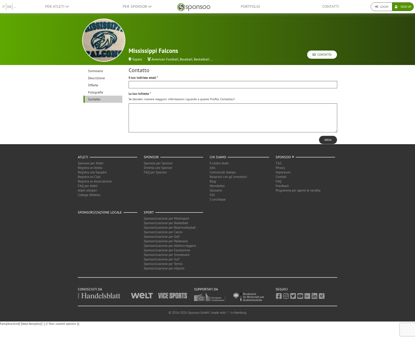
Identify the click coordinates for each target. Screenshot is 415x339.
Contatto (324, 55)
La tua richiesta (139, 94)
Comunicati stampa (223, 172)
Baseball (186, 59)
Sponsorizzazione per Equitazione (167, 250)
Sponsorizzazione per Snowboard (166, 255)
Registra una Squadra (92, 172)
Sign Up (405, 7)
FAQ (278, 181)
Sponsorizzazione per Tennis (163, 264)
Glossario (216, 190)
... (14, 7)
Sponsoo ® (285, 157)
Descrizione (96, 78)
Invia (328, 140)
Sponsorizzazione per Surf (162, 259)
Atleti (83, 157)
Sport (149, 212)
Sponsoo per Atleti (90, 163)
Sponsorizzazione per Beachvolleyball (170, 227)
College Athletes (89, 195)
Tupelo (137, 59)
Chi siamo (218, 157)
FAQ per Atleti (87, 186)
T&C (279, 163)
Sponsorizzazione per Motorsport (166, 218)
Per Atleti (55, 6)
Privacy (280, 168)
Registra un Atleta (90, 168)
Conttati (281, 177)
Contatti (330, 6)
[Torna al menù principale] (193, 6)
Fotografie (95, 92)
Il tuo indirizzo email (142, 78)
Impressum (283, 172)
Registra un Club (89, 177)
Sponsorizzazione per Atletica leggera (170, 246)
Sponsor (151, 157)
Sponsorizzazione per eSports (164, 268)
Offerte (93, 85)
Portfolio (250, 6)
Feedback (282, 186)
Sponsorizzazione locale (100, 212)
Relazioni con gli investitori (228, 177)
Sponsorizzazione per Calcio (163, 232)
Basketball (201, 59)
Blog (213, 181)
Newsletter (217, 186)
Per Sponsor (135, 6)
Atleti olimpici (87, 190)
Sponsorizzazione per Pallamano (166, 241)
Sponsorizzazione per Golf (162, 236)
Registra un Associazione (95, 181)
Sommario (95, 71)
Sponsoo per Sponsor (158, 163)
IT (3, 7)
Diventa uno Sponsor (158, 168)
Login (383, 7)
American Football (165, 59)
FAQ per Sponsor (155, 172)
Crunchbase (218, 199)
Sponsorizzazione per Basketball (166, 223)
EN (9, 7)
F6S (212, 195)
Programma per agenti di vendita (298, 190)
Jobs (212, 168)
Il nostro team (219, 163)
